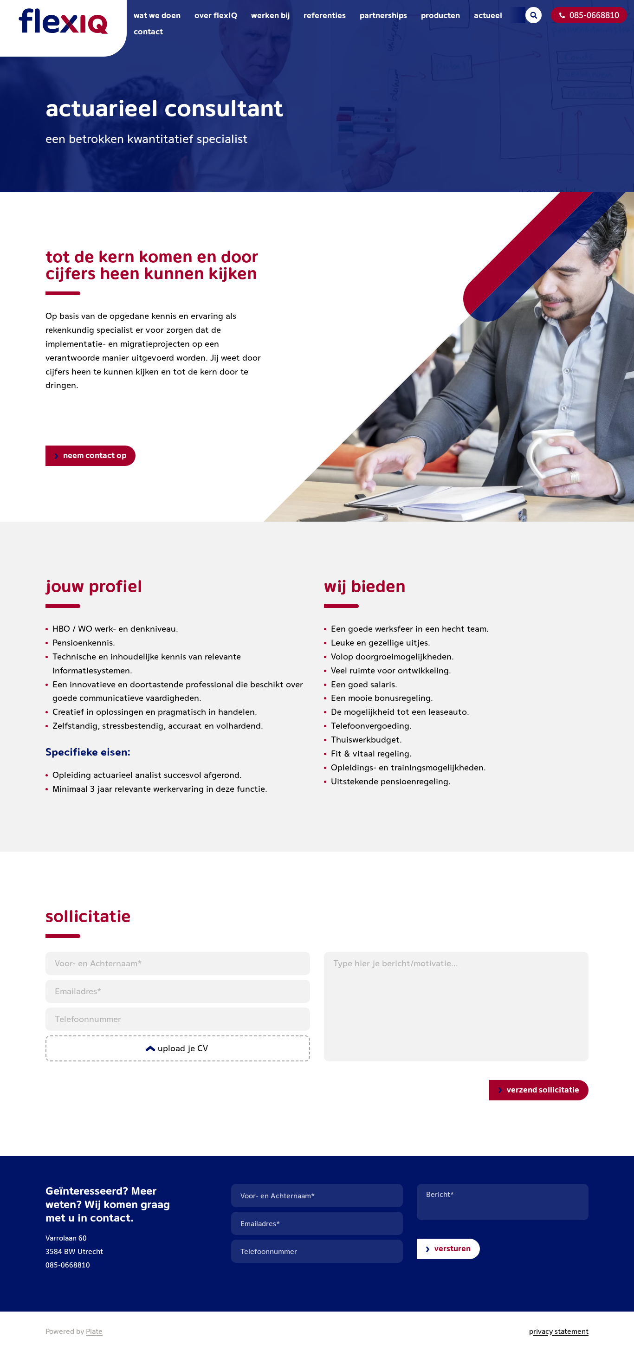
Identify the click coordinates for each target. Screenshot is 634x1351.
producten (440, 15)
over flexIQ (215, 15)
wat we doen (157, 15)
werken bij (270, 15)
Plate (94, 1331)
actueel (488, 15)
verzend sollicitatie (543, 1089)
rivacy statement (561, 1331)
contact (148, 31)
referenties (325, 15)
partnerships (383, 15)
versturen (452, 1248)
